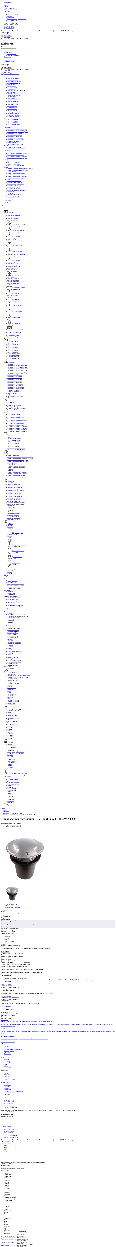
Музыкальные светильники (15, 144)
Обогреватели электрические (15, 584)
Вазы (8, 730)
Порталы (10, 755)
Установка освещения (10, 9)
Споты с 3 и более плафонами (16, 165)
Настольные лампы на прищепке (17, 156)
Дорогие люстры (12, 110)
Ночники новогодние (13, 627)
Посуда (9, 727)
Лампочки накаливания (14, 185)
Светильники (8, 127)
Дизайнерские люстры (14, 95)
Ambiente (6, 1059)
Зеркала (9, 536)
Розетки (9, 685)
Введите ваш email (6, 1163)
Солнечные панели (13, 602)
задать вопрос (5, 951)
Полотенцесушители (13, 617)
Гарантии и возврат (9, 8)
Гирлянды (10, 645)
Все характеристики (6, 910)
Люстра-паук (11, 98)
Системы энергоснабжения (15, 605)
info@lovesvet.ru (5, 74)
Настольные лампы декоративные (17, 153)
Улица (6, 167)
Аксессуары (10, 724)
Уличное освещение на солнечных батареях (20, 168)
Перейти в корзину (9, 61)
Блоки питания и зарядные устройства (18, 675)
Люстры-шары (11, 84)
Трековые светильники (14, 161)
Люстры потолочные (13, 78)
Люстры (6, 76)
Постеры (10, 733)
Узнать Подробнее (6, 926)
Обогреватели (12, 581)
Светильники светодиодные (15, 139)
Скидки (8, 804)
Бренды (6, 3)
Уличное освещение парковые (16, 173)
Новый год (7, 623)
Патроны (10, 193)
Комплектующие (12, 678)
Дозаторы (10, 785)
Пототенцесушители (13, 782)
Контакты (7, 11)
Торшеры (6, 145)
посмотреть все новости (8, 1042)
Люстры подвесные (13, 101)
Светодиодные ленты (13, 197)
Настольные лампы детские (15, 152)
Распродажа (7, 200)
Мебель (10, 524)
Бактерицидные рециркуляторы (17, 773)
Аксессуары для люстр (14, 115)
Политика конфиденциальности (16, 19)
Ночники (10, 736)
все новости (4, 1020)
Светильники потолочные (15, 138)
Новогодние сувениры (14, 660)
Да (2, 35)
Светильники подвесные (14, 136)
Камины (10, 742)
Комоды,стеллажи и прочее (20, 545)
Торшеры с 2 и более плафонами (16, 148)
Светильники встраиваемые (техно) (17, 132)
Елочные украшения (13, 630)
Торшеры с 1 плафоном (14, 147)
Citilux (6, 1066)
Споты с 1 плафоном (13, 162)
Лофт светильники (12, 142)
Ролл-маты (10, 798)
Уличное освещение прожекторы (17, 176)
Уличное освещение (14, 454)
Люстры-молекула (12, 93)
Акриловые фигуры (13, 636)
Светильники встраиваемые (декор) (17, 130)
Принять (30, 1244)
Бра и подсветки (13, 341)
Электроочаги (11, 745)
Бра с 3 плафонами (12, 122)
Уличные (10, 174)
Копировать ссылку (15, 826)
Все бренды (7, 1067)
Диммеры (10, 697)
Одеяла (9, 572)
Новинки (6, 611)
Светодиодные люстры (14, 81)
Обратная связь (14, 74)
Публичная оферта (12, 20)
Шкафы (9, 539)
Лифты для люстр (12, 112)
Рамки (9, 691)
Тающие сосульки (12, 663)
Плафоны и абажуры (13, 116)
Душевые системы (12, 779)
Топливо (9, 764)
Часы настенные (12, 721)
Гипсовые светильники (14, 141)
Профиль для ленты (13, 196)
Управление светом (13, 113)
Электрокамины (12, 761)
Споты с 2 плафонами (13, 164)
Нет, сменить (7, 35)
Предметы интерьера (14, 709)
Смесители (10, 801)
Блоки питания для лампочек (15, 184)
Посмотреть (7, 57)
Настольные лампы (14, 414)
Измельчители (11, 788)
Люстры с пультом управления (16, 90)
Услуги (6, 575)
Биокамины (10, 749)
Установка (7, 1074)
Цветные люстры (12, 89)
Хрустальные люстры (13, 83)
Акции (6, 202)
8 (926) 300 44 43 (5, 37)
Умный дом (7, 666)
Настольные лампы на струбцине (17, 158)
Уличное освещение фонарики (16, 178)
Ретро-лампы (11, 191)
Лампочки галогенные (14, 181)
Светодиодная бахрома (14, 642)
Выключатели (11, 688)
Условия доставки (6, 984)
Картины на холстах (13, 715)
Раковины (10, 794)
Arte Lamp (7, 1061)
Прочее (6, 608)
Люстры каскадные (13, 99)
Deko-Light (17, 907)
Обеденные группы (17, 533)
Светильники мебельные (14, 133)
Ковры (9, 712)
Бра (5, 118)
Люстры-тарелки (12, 109)
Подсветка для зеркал (13, 124)
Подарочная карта (12, 14)
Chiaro (6, 1064)
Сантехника (7, 776)
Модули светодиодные (14, 194)
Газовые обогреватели (13, 587)
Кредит (9, 16)
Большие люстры (12, 106)
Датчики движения (13, 700)
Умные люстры (11, 86)
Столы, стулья (16, 563)
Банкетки (10, 527)
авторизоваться (11, 54)
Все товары (7, 1054)
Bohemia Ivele (8, 1063)
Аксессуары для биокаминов (15, 752)
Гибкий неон (11, 648)
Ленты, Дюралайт (12, 657)
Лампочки (7, 179)
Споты (6, 159)
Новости (6, 1086)
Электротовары (12, 672)
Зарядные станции (12, 599)
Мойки (9, 791)
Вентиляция (7, 590)
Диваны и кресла (17, 557)
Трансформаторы (12, 694)
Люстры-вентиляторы (13, 103)
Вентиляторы (11, 593)
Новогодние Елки (12, 633)
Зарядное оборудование (11, 596)
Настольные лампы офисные (15, 155)
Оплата (6, 6)
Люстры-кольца (12, 96)
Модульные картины (13, 718)
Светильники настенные (14, 135)
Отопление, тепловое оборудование (14, 614)
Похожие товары (9, 1009)
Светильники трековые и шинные (17, 129)
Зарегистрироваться (13, 55)
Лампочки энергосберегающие (16, 190)
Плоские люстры (12, 87)
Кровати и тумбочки (18, 551)
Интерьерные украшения (14, 651)
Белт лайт (10, 639)
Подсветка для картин (13, 125)
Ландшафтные (11, 171)
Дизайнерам (11, 17)
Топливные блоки (12, 758)
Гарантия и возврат (9, 1079)
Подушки (14, 569)
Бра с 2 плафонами (12, 121)
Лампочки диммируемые (14, 187)
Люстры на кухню (12, 80)
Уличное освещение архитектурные (17, 170)
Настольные (7, 150)
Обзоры (6, 1088)
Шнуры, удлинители (13, 681)
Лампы (9, 654)
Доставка (6, 5)
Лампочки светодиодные (14, 182)
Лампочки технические (14, 188)
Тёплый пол (11, 620)
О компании (7, 2)
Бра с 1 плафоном (12, 119)
